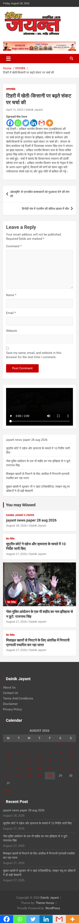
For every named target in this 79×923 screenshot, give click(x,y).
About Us (9, 687)
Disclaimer (10, 704)
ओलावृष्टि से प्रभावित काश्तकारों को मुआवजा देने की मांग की (39, 194)
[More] (49, 122)
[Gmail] (41, 122)
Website (11, 331)
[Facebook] (10, 122)
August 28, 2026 (16, 525)
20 (39, 768)
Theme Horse (45, 903)
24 (8, 775)
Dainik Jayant (34, 109)
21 (49, 768)
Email (11, 313)
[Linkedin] (33, 122)
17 (8, 768)
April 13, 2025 (14, 109)
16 (70, 760)
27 (39, 775)
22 (60, 768)
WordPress (52, 908)
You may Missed (20, 504)
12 (29, 760)
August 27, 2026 (16, 554)
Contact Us (10, 693)
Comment (13, 246)
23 (70, 768)
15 (60, 760)
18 (18, 768)
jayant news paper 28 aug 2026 (26, 440)
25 (18, 775)
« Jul (6, 790)
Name (11, 295)
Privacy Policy (12, 709)
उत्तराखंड (10, 89)
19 (29, 768)
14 (49, 760)
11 (18, 760)
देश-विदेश (10, 538)
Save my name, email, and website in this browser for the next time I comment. (33, 355)
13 (39, 760)
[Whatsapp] (17, 122)
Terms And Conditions (18, 698)
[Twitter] (25, 122)
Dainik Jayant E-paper (20, 515)
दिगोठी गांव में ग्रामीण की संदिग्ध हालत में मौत (45, 209)
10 (8, 760)
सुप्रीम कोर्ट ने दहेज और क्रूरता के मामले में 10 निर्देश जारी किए (37, 823)
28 (49, 775)
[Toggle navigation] (8, 58)
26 (29, 775)
